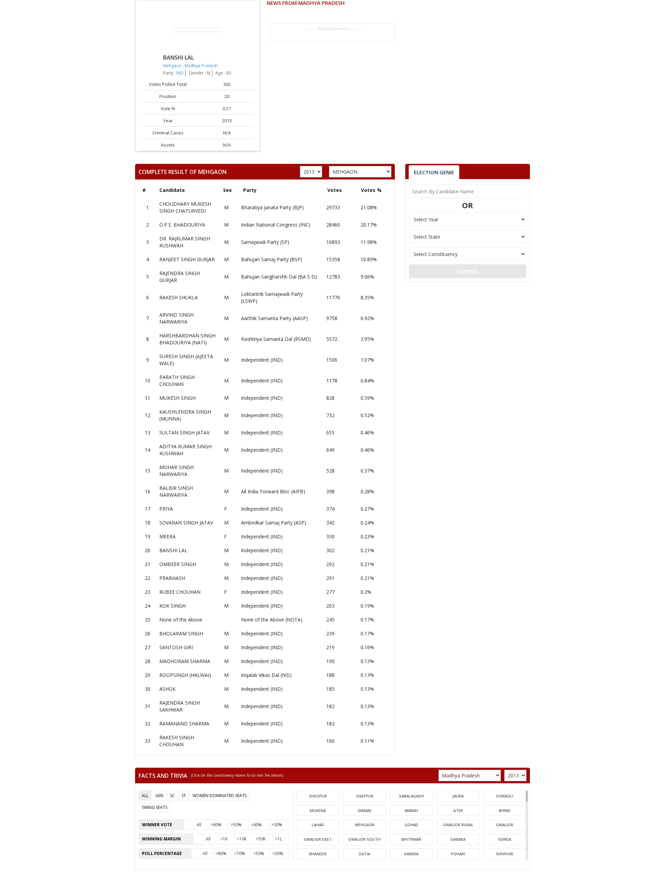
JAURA (458, 796)
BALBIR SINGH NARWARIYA (176, 491)
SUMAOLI (504, 796)
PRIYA (166, 508)
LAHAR (318, 824)
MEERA (167, 536)
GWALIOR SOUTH (364, 839)
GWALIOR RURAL (458, 824)
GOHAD (411, 824)
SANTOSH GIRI (176, 647)
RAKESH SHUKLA (178, 297)
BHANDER (318, 853)
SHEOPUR (318, 796)
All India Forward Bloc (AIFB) (273, 491)
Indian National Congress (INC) (275, 224)
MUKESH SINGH (177, 398)
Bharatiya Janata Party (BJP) (272, 207)
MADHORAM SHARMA (184, 661)
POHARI (458, 853)
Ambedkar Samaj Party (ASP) (273, 522)
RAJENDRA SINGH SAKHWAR (179, 706)
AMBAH (411, 810)
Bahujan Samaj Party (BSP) (271, 259)
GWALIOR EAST (318, 839)
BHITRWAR (411, 839)
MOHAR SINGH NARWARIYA (176, 470)
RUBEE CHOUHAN (180, 592)
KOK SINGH (172, 605)
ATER (458, 810)
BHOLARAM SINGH (181, 633)
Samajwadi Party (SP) (265, 242)
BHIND (505, 810)
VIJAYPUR (364, 796)
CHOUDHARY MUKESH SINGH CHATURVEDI (185, 207)
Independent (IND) (262, 359)
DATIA (364, 853)
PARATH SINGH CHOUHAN (177, 380)
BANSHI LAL (173, 550)
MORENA (318, 810)
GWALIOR (504, 824)
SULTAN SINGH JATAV (184, 432)
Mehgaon (173, 66)
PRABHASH (172, 578)
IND (180, 73)
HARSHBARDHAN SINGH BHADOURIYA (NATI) (187, 339)
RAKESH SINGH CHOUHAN (176, 741)
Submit (467, 271)
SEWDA (504, 839)
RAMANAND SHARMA (184, 723)
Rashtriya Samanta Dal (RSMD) (276, 339)
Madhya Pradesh (201, 66)
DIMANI (364, 810)
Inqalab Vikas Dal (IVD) (266, 675)
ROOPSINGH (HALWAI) (185, 675)
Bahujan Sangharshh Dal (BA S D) (279, 276)
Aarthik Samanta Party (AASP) (274, 318)
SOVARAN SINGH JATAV (186, 522)
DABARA (458, 839)
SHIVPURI (504, 853)
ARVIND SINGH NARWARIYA (176, 318)
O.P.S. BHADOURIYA (182, 224)
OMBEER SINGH (177, 564)
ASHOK (167, 689)
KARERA (411, 853)
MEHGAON (364, 824)
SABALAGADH (411, 796)
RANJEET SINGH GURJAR (187, 259)
